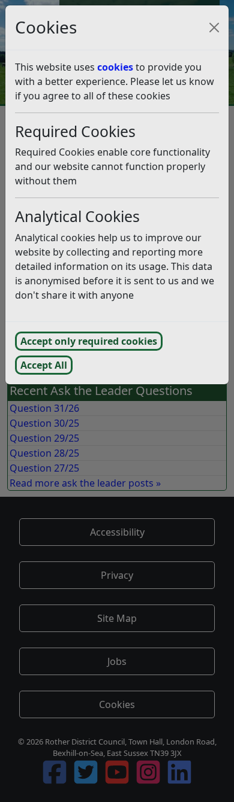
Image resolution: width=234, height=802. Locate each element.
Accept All (43, 365)
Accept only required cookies (88, 341)
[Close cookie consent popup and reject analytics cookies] (214, 27)
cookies (115, 67)
